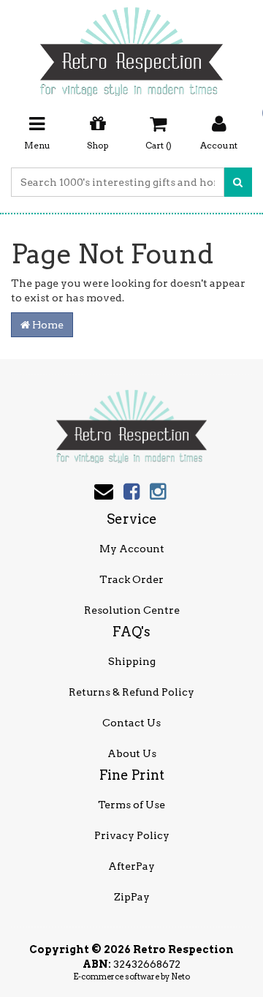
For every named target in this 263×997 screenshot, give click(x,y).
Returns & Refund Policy (131, 692)
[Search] (238, 182)
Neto (180, 976)
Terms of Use (131, 804)
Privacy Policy (131, 835)
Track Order (131, 579)
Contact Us (131, 723)
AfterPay (131, 866)
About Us (131, 753)
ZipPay (132, 897)
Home (47, 325)
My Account (131, 548)
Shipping (132, 661)
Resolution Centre (132, 610)
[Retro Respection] (131, 47)
